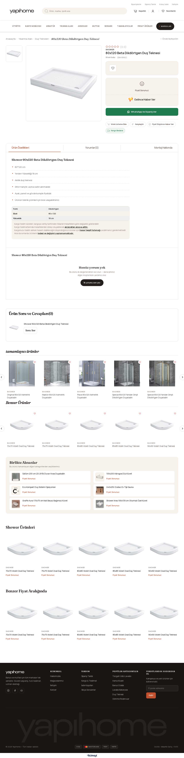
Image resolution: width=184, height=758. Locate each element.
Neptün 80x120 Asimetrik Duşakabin (53, 396)
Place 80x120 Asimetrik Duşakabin (87, 396)
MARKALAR (166, 26)
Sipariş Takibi (150, 4)
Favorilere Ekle (35, 362)
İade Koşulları (87, 685)
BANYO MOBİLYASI (33, 26)
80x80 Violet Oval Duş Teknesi (90, 446)
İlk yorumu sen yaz (92, 282)
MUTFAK (96, 26)
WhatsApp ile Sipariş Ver (144, 111)
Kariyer (53, 690)
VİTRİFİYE (16, 26)
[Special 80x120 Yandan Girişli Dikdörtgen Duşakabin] (127, 373)
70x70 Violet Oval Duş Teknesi (20, 446)
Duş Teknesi (118, 694)
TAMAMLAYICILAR (125, 26)
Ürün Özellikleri (20, 147)
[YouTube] (21, 690)
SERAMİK (108, 26)
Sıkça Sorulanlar (88, 690)
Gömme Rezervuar (120, 699)
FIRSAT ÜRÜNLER (145, 26)
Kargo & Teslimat (89, 680)
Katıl (151, 695)
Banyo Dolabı (118, 685)
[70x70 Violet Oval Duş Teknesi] (21, 425)
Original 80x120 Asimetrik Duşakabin (18, 396)
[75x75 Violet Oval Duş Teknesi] (57, 425)
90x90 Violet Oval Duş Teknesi (161, 446)
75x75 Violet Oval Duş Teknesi (55, 446)
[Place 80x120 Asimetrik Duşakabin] (92, 373)
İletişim (175, 4)
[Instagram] (8, 690)
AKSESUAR (82, 26)
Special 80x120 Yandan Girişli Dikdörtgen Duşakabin (125, 396)
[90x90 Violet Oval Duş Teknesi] (162, 425)
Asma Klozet (118, 680)
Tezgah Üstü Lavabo (121, 676)
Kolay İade (163, 4)
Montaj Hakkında (163, 147)
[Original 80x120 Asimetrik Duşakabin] (21, 373)
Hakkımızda (55, 676)
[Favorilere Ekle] (112, 68)
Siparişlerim (136, 4)
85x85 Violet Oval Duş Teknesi (125, 446)
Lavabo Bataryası (120, 690)
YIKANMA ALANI (66, 26)
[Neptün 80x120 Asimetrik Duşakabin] (57, 373)
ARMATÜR (50, 26)
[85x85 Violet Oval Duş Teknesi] (127, 425)
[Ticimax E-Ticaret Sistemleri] (92, 755)
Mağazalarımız (57, 680)
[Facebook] (15, 690)
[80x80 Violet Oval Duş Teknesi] (92, 425)
